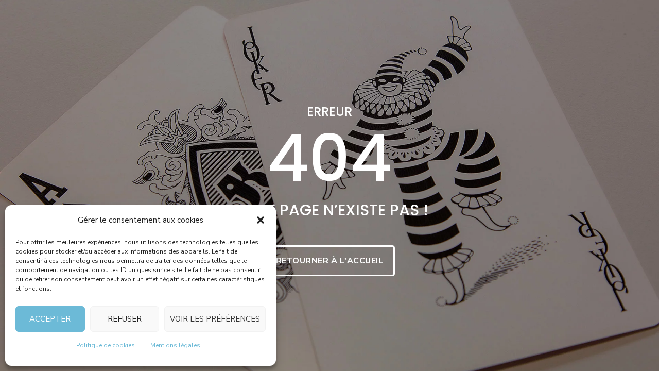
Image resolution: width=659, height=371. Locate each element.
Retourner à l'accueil (330, 260)
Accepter (50, 319)
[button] (260, 220)
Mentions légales (175, 345)
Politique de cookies (105, 345)
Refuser (125, 319)
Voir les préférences (215, 319)
